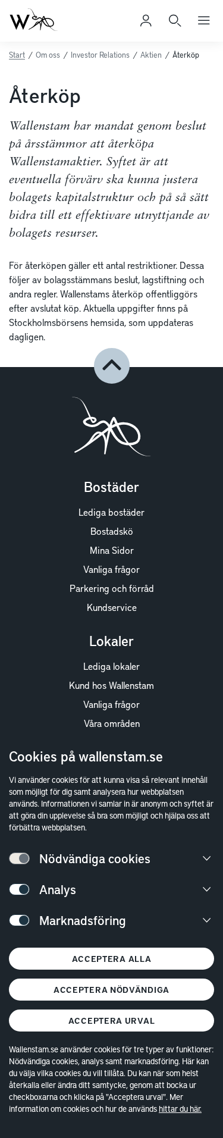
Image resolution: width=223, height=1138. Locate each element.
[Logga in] (146, 21)
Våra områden (112, 722)
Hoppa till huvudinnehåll (69, 26)
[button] (112, 366)
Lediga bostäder (111, 511)
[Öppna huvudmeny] (204, 21)
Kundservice (112, 606)
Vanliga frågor (111, 568)
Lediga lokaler (111, 665)
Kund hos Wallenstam (111, 684)
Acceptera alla (112, 958)
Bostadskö (111, 530)
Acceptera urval (111, 1020)
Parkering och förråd (112, 587)
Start (17, 54)
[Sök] (175, 21)
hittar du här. (180, 1108)
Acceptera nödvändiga (111, 989)
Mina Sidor (112, 549)
